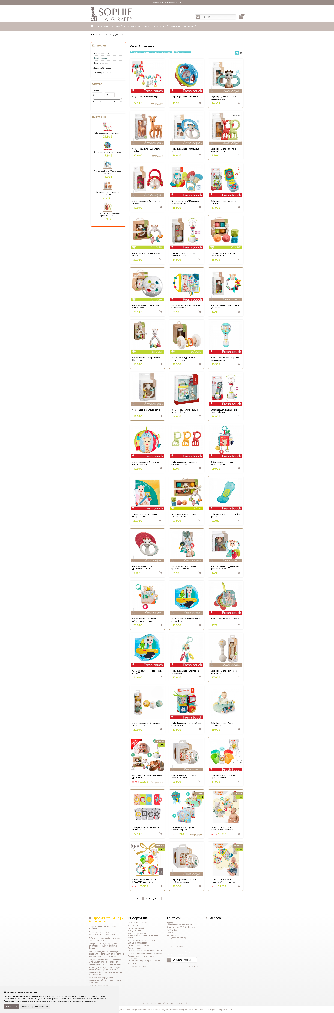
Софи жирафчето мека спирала (146, 97)
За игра (104, 34)
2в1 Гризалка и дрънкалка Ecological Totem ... (183, 358)
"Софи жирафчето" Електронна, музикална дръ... (225, 358)
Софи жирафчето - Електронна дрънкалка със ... (185, 672)
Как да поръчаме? (136, 928)
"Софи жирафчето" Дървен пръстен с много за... (183, 567)
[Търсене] (198, 17)
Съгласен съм (11, 1006)
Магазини (189, 26)
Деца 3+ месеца (100, 58)
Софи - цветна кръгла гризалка (146, 410)
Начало (94, 34)
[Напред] (169, 960)
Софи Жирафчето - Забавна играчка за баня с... (223, 776)
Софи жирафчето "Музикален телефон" (224, 202)
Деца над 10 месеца (102, 68)
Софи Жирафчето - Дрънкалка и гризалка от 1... (225, 672)
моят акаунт (194, 966)
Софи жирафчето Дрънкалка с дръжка (146, 202)
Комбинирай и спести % (104, 72)
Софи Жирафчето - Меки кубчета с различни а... (186, 724)
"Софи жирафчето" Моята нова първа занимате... (185, 306)
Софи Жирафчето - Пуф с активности (222, 724)
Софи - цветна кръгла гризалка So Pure (146, 254)
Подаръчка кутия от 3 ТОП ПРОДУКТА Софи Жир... (144, 880)
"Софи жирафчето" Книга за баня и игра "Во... (186, 619)
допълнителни (117, 106)
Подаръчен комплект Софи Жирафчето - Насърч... (183, 515)
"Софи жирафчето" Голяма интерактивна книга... (144, 515)
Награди (175, 26)
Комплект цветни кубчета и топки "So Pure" (223, 254)
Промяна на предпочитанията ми (35, 1006)
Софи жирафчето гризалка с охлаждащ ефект (223, 98)
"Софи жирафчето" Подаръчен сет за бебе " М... (185, 411)
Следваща (155, 898)
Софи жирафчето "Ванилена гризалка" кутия (223, 150)
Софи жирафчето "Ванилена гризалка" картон (184, 463)
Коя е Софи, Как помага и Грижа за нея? (145, 26)
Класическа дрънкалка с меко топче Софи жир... (184, 254)
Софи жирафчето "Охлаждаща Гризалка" (185, 150)
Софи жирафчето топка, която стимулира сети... (146, 306)
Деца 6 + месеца (100, 63)
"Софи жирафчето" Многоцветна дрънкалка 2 (225, 306)
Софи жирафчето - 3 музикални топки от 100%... (146, 724)
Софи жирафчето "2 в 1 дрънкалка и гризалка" (142, 567)
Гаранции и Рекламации (138, 945)
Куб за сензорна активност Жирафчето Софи (223, 463)
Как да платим (134, 930)
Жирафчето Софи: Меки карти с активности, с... (146, 828)
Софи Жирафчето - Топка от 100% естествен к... (184, 776)
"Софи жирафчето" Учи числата (225, 618)
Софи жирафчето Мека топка (184, 97)
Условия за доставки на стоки (141, 940)
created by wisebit (179, 1003)
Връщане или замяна (137, 943)
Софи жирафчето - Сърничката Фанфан (146, 150)
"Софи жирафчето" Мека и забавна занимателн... (144, 619)
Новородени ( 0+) (101, 53)
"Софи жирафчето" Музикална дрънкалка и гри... (185, 202)
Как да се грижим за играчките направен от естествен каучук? (143, 935)
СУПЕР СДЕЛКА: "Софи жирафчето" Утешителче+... (223, 828)
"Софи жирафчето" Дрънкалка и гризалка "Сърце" (225, 567)
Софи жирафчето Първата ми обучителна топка (145, 463)
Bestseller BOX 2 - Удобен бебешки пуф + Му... (182, 828)
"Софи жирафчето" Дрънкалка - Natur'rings (146, 358)
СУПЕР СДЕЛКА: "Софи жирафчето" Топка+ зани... (223, 880)
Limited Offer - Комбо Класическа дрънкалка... (147, 776)
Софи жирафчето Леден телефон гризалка (225, 515)
